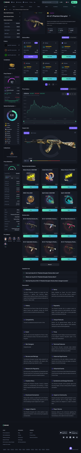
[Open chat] (70, 448)
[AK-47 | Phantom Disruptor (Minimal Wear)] (12, 26)
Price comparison (6, 432)
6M (70, 93)
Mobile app (20, 439)
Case (8, 449)
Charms (12, 449)
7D (63, 93)
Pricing (19, 435)
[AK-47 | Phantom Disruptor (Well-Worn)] (12, 33)
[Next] (56, 84)
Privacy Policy (32, 435)
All (74, 93)
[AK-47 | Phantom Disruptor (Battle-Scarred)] (12, 37)
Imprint (31, 432)
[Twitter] (63, 437)
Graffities (28, 449)
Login (75, 2)
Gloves (32, 449)
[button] (6, 6)
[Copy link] (56, 43)
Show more (49, 25)
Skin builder (74, 128)
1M (65, 93)
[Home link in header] (7, 2)
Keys (40, 449)
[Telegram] (67, 437)
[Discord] (73, 437)
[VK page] (70, 437)
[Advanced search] (57, 2)
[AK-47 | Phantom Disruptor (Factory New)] (12, 23)
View (31, 187)
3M (67, 93)
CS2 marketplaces (6, 435)
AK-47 (18, 212)
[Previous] (43, 84)
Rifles (18, 210)
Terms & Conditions (34, 437)
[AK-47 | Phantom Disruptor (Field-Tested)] (12, 30)
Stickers (47, 449)
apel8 (18, 226)
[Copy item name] (69, 15)
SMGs (24, 449)
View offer (30, 56)
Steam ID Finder (6, 439)
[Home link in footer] (40, 425)
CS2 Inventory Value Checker (8, 442)
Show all (49, 264)
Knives (16, 449)
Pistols (43, 449)
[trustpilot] (77, 437)
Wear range (26, 133)
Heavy (36, 449)
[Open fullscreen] (75, 132)
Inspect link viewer (6, 444)
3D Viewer (34, 133)
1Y (72, 93)
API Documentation (22, 442)
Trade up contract (6, 437)
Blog (19, 432)
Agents (4, 449)
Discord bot (20, 437)
